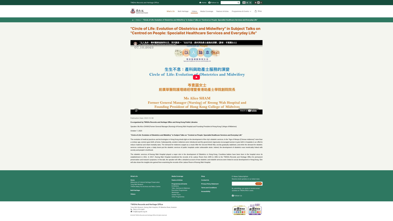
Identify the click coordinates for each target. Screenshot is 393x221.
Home (132, 180)
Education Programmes (179, 190)
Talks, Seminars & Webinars (181, 188)
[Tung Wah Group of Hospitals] (139, 11)
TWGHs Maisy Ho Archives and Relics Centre (145, 186)
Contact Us (205, 180)
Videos (194, 11)
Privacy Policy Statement (210, 184)
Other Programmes (178, 197)
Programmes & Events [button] (240, 11)
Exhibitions (175, 186)
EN (244, 2)
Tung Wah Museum (136, 184)
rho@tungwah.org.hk (140, 211)
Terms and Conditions (209, 187)
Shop (260, 11)
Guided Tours (176, 194)
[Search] (238, 2)
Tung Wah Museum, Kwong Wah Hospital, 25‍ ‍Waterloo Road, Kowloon (153, 207)
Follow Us (238, 196)
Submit (258, 183)
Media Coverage (206, 11)
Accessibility (205, 191)
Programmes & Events (179, 184)
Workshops (175, 192)
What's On (171, 11)
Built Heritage (183, 11)
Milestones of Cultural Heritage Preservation (145, 182)
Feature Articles (222, 11)
